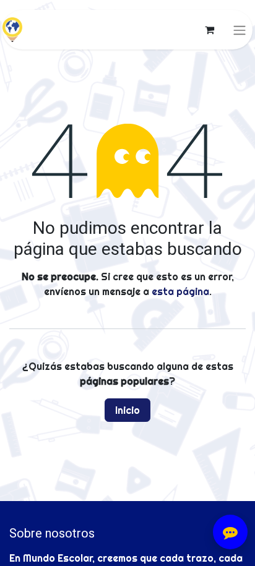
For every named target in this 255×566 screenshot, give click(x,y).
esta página (180, 291)
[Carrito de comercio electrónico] (209, 29)
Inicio (127, 410)
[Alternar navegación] (240, 29)
